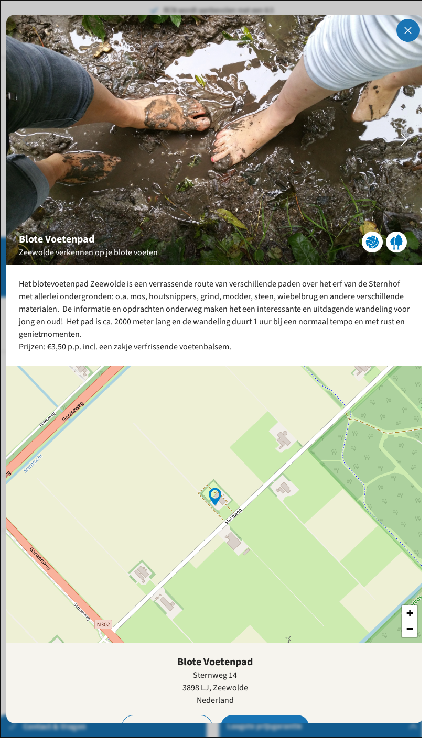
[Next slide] (404, 139)
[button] (215, 495)
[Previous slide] (25, 139)
